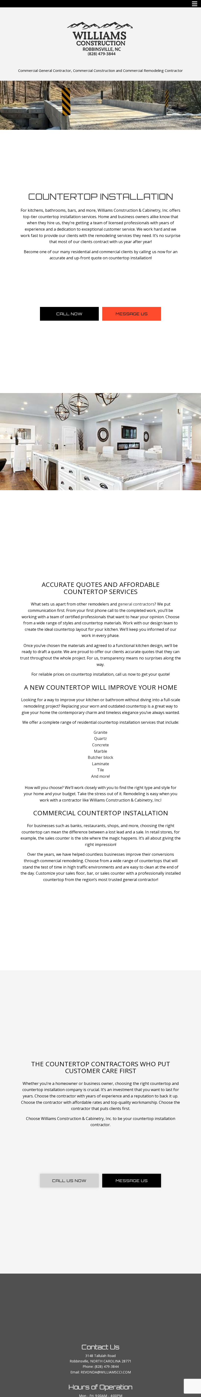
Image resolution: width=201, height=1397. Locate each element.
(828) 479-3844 (107, 1366)
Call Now (69, 313)
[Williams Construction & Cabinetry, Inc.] (100, 38)
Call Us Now (69, 1180)
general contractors (136, 604)
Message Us (132, 313)
